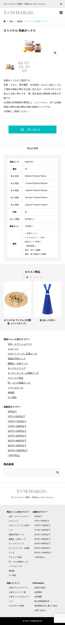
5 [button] (37, 277)
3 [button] (30, 277)
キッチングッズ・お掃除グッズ (23, 373)
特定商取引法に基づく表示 (45, 605)
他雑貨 (11, 392)
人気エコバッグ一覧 (17, 592)
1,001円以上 (14, 455)
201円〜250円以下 (17, 430)
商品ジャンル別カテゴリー (17, 339)
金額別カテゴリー (12, 406)
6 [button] (41, 277)
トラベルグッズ (15, 387)
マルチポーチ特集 (16, 605)
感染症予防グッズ (16, 358)
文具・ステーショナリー (20, 344)
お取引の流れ (40, 587)
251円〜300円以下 (17, 435)
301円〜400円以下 (17, 440)
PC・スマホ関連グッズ (19, 382)
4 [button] (34, 277)
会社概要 (38, 596)
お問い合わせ (40, 610)
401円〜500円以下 (17, 445)
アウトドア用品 (15, 377)
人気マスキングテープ (18, 587)
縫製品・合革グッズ (18, 363)
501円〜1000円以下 (18, 450)
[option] (17, 303)
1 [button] (23, 277)
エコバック (13, 348)
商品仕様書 (32, 148)
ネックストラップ (16, 368)
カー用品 (12, 397)
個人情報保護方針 (42, 601)
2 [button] (27, 277)
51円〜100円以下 (16, 416)
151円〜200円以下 (17, 426)
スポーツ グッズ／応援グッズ (22, 353)
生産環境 (38, 592)
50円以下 (12, 411)
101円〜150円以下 (17, 421)
